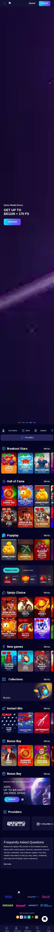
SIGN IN (32, 3)
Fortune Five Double (15, 582)
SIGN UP (44, 3)
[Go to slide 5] (34, 422)
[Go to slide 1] (19, 422)
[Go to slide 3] (27, 422)
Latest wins (28, 570)
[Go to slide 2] (23, 422)
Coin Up (33, 582)
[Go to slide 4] (30, 422)
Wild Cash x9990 (50, 582)
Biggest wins (11, 570)
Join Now (12, 220)
